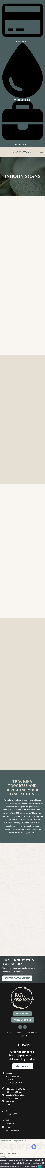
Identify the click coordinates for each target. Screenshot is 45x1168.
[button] (41, 152)
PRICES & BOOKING (23, 1020)
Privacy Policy (5, 1157)
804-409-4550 (22, 1013)
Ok (40, 1166)
